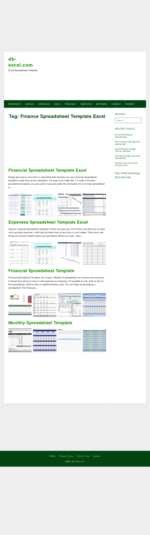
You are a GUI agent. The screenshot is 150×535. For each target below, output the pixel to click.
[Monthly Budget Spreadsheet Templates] (44, 339)
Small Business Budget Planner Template (125, 150)
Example (116, 104)
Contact (96, 456)
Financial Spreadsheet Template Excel (47, 170)
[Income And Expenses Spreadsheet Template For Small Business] (20, 304)
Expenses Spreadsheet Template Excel (48, 222)
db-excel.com (20, 61)
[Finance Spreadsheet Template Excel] (20, 339)
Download (44, 104)
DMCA (53, 456)
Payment (129, 104)
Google (29, 104)
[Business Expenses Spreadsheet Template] (69, 304)
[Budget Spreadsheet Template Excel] (44, 304)
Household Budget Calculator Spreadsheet (128, 157)
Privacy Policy (66, 456)
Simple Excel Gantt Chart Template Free (126, 164)
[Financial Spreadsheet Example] (94, 304)
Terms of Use (83, 456)
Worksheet (14, 104)
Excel (57, 104)
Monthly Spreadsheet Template (40, 323)
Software (101, 104)
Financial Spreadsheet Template (41, 271)
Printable (70, 104)
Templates (86, 104)
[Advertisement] (75, 26)
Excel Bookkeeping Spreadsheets (123, 135)
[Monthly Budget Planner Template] (94, 339)
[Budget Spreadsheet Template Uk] (69, 339)
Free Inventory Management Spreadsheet (127, 142)
